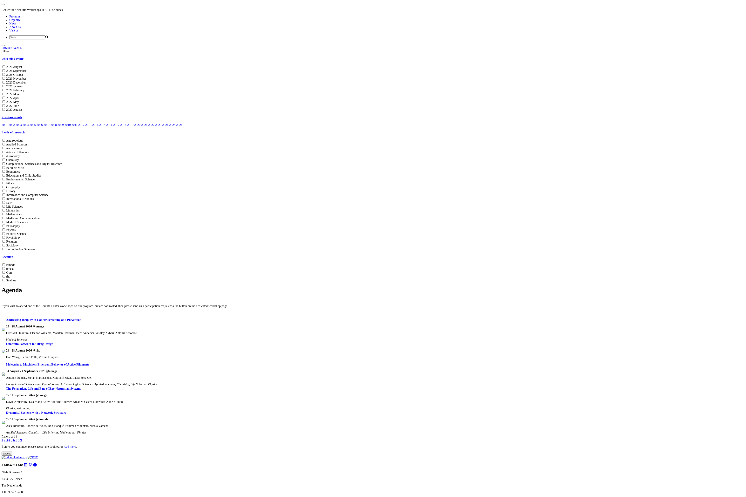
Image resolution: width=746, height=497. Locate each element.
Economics (12, 171)
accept (7, 453)
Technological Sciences (20, 249)
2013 (88, 124)
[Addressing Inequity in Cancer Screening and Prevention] (3, 330)
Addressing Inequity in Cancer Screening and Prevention (43, 319)
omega (9, 268)
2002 (12, 124)
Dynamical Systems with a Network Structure (36, 412)
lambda (10, 264)
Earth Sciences (14, 167)
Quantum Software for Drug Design (29, 344)
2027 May (12, 102)
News (13, 23)
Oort (8, 272)
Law (8, 202)
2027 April (12, 98)
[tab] (373, 59)
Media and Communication (22, 218)
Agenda (17, 47)
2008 (54, 124)
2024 (165, 124)
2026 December (15, 82)
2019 (130, 124)
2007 (47, 124)
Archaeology (13, 148)
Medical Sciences (16, 222)
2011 (74, 124)
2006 (40, 124)
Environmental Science (20, 179)
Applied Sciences (16, 144)
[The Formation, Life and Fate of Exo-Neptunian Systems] (3, 398)
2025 (172, 124)
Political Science (15, 233)
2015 (102, 124)
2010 (67, 124)
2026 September (15, 70)
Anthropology (14, 140)
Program (14, 16)
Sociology (12, 245)
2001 (5, 124)
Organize (15, 20)
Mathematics (13, 214)
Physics (10, 230)
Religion (11, 241)
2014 (95, 124)
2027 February (14, 90)
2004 (26, 124)
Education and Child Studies (23, 175)
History (10, 191)
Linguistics (12, 210)
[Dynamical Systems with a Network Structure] (3, 422)
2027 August (13, 109)
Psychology (13, 237)
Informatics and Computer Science (27, 195)
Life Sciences (14, 206)
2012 (81, 124)
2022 (151, 124)
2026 (179, 124)
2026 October (14, 74)
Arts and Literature (17, 152)
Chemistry (12, 160)
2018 (123, 124)
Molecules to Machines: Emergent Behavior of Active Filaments (47, 364)
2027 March (13, 94)
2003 (19, 124)
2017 (116, 124)
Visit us (13, 30)
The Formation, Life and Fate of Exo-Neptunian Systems (43, 388)
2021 (144, 124)
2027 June (12, 105)
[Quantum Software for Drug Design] (3, 352)
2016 (109, 124)
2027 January (14, 86)
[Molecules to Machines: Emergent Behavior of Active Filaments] (3, 374)
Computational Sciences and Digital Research (33, 163)
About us (15, 27)
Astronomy (12, 156)
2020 (137, 124)
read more (70, 446)
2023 (158, 124)
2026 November (15, 78)
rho (7, 276)
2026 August (13, 67)
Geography (12, 187)
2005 (33, 124)
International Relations (19, 198)
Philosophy (12, 226)
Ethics (9, 183)
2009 (61, 124)
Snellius (10, 280)
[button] (373, 59)
